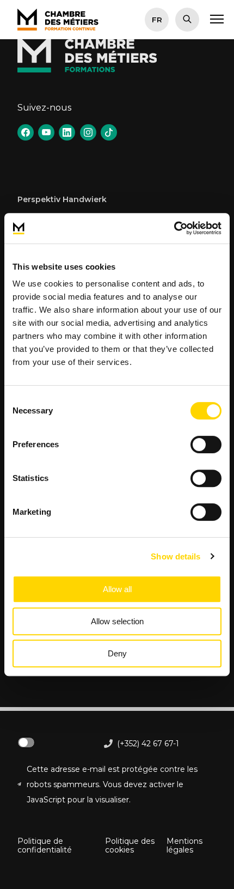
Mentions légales (184, 845)
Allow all (117, 589)
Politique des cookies (130, 845)
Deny (117, 653)
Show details (175, 556)
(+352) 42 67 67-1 (148, 743)
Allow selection (117, 621)
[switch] (205, 444)
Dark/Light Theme (26, 742)
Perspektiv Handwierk (62, 199)
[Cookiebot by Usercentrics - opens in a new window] (173, 228)
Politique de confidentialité (44, 845)
